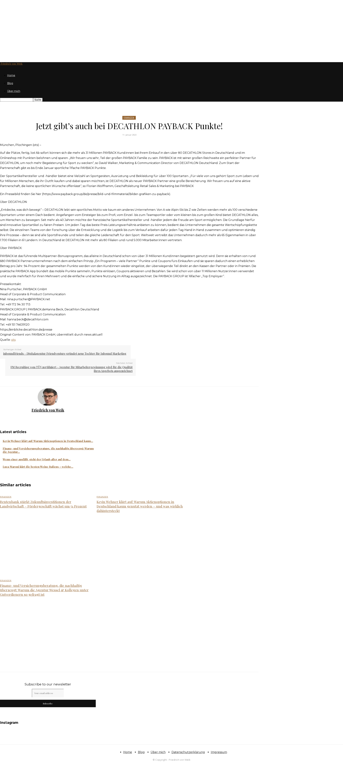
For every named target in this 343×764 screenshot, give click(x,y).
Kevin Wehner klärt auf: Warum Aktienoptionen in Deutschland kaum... (48, 441)
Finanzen (129, 117)
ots (13, 339)
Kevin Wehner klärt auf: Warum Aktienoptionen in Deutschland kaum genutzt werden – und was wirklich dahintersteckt (140, 506)
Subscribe (48, 703)
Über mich (13, 91)
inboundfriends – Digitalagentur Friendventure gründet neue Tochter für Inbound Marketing (64, 353)
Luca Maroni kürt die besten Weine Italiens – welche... (38, 466)
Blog (10, 83)
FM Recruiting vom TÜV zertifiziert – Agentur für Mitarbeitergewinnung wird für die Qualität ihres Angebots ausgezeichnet (72, 369)
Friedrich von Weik (48, 410)
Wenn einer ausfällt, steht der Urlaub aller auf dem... (37, 459)
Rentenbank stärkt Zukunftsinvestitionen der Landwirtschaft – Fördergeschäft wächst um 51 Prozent (43, 503)
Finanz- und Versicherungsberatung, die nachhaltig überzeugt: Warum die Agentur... (48, 450)
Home (11, 75)
